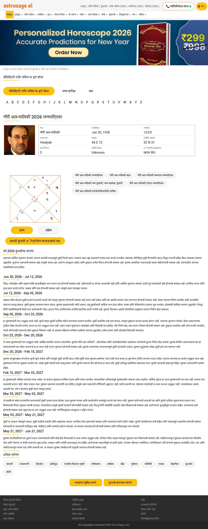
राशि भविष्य (93, 6)
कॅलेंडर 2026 (151, 6)
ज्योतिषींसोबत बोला (177, 6)
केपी (104, 14)
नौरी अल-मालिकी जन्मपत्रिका (89, 175)
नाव (91, 91)
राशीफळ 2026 (135, 6)
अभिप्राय (76, 504)
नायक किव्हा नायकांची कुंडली (24, 69)
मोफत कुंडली (9, 504)
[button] (15, 42)
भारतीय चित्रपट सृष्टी (74, 463)
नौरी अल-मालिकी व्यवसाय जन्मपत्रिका (155, 175)
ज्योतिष (41, 14)
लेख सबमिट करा (79, 509)
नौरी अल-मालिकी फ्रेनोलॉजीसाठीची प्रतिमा (95, 191)
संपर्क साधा (77, 513)
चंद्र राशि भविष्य (10, 509)
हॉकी (8, 471)
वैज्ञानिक (175, 463)
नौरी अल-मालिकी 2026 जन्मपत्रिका (146, 183)
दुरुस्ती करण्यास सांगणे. (120, 482)
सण (134, 14)
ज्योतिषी (148, 463)
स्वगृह (83, 6)
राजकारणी (24, 463)
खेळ (122, 463)
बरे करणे (73, 14)
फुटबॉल (189, 463)
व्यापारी (9, 463)
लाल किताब (93, 14)
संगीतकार (95, 463)
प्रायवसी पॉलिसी (149, 504)
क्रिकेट (39, 463)
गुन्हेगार (134, 463)
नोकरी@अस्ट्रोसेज (150, 518)
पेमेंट (143, 499)
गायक (161, 463)
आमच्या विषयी (78, 518)
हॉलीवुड (53, 463)
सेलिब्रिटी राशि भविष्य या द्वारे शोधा (29, 91)
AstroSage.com (121, 524)
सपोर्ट (143, 513)
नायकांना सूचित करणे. (85, 482)
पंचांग (82, 14)
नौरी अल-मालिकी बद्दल (120, 175)
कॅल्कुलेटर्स (124, 14)
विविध (142, 14)
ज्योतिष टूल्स (78, 499)
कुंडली (104, 6)
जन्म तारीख (68, 91)
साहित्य (110, 463)
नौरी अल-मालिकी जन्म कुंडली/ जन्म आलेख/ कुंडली (99, 183)
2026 (17, 14)
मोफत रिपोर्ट (59, 14)
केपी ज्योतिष (8, 513)
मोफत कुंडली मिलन (12, 499)
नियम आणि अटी (148, 509)
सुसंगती (112, 14)
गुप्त (49, 14)
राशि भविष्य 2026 (117, 6)
